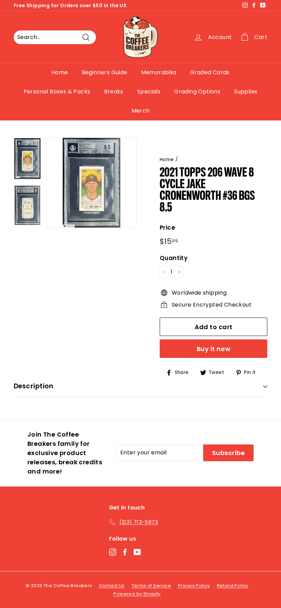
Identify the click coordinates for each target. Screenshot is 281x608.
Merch (141, 111)
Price (167, 227)
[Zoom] (91, 183)
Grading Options (197, 91)
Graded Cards (210, 72)
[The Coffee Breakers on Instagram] (112, 552)
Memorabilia (158, 72)
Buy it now (214, 349)
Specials (148, 91)
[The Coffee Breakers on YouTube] (137, 552)
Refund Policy (232, 585)
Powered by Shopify (136, 594)
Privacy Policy (194, 585)
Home (59, 72)
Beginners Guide (104, 72)
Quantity (173, 258)
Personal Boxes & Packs (57, 91)
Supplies (245, 91)
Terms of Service (151, 585)
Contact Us (112, 585)
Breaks (113, 91)
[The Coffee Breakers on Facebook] (125, 552)
